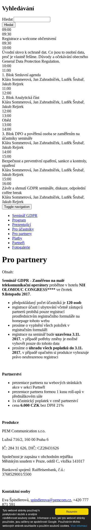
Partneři (18, 243)
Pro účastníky (23, 229)
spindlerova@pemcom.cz (51, 500)
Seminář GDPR (24, 215)
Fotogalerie (21, 247)
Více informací (79, 525)
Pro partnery (22, 234)
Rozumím (71, 511)
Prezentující (21, 224)
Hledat (8, 19)
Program (19, 220)
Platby (17, 238)
